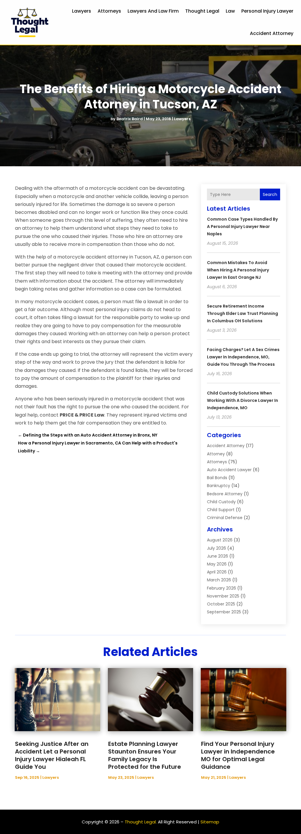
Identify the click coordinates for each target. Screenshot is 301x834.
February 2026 (221, 588)
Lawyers (81, 11)
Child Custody (221, 502)
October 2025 (221, 604)
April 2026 (217, 572)
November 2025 (223, 596)
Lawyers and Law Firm (153, 11)
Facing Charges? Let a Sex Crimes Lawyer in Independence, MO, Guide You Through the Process (243, 357)
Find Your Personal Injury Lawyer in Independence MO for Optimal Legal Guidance (238, 755)
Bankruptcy (218, 486)
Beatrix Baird (129, 119)
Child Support (221, 510)
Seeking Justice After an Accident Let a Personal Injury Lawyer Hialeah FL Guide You (51, 755)
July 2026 (216, 548)
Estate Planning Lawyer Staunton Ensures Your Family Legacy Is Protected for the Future (144, 755)
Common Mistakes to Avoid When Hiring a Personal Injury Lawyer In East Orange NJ (238, 270)
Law (230, 11)
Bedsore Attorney (225, 494)
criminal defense (225, 518)
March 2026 (219, 580)
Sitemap (209, 822)
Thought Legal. (141, 822)
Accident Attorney (271, 33)
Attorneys (109, 11)
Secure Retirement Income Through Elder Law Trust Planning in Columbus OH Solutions (242, 313)
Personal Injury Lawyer (267, 11)
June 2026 (217, 556)
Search (270, 194)
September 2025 (224, 612)
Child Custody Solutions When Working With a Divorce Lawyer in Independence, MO (242, 400)
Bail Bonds (217, 478)
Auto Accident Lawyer (229, 470)
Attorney (216, 454)
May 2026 (217, 564)
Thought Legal (202, 11)
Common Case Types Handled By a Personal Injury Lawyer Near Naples (242, 226)
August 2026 (220, 540)
